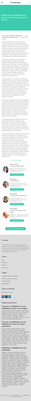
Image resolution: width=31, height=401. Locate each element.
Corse (20, 312)
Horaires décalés (6, 364)
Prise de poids (17, 372)
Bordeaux (15, 332)
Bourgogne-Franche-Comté (22, 311)
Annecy (23, 328)
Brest (3, 333)
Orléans (26, 338)
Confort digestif (24, 359)
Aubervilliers (22, 330)
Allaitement (12, 357)
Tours (25, 343)
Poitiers (13, 340)
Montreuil (20, 337)
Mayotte (21, 315)
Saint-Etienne (16, 341)
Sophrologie (5, 378)
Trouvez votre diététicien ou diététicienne (12, 36)
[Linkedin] (9, 296)
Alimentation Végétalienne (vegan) (10, 355)
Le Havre (9, 335)
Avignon (4, 332)
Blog (3, 260)
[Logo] (15, 2)
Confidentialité (5, 284)
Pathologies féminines (7, 370)
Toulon (10, 343)
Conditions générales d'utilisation (10, 276)
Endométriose (19, 362)
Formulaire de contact (7, 292)
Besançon (9, 332)
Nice (18, 338)
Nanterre (8, 338)
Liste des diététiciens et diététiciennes (14, 36)
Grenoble (4, 335)
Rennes (22, 340)
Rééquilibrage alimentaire (16, 373)
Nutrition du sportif (20, 368)
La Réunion (9, 315)
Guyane (11, 314)
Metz (9, 337)
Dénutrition (4, 360)
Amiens (13, 328)
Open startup (5, 267)
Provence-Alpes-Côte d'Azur (13, 319)
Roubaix (27, 340)
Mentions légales (6, 281)
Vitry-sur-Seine (13, 345)
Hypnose (14, 364)
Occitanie (21, 317)
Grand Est (25, 312)
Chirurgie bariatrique (14, 359)
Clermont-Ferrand (14, 333)
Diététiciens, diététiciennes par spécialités (14, 349)
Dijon (25, 333)
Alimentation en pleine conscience (16, 352)
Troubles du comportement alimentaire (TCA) (13, 384)
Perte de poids (9, 372)
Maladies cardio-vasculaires (9, 365)
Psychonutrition (6, 373)
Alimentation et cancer (7, 354)
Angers (18, 328)
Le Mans (15, 335)
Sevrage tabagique (17, 376)
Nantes (14, 338)
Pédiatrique (17, 370)
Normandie (4, 317)
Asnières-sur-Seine (13, 330)
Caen (7, 333)
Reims (17, 340)
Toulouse (15, 343)
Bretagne (4, 312)
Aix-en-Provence (6, 328)
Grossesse (26, 362)
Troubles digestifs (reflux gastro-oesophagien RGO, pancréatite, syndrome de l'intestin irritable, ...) (15, 381)
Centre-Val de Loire (13, 312)
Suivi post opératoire (14, 378)
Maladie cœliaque (21, 364)
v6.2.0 (20, 396)
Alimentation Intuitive (19, 354)
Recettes (4, 265)
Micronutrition (11, 368)
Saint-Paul (24, 341)
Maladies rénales (21, 367)
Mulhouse (26, 337)
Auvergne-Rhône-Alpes (8, 311)
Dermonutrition (12, 360)
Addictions (4, 352)
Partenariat (4, 262)
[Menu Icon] (2, 2)
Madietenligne (16, 395)
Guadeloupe (5, 314)
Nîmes (21, 338)
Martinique (15, 315)
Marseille (4, 337)
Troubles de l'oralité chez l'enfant (15, 380)
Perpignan (7, 340)
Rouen (4, 341)
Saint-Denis (10, 341)
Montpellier (14, 337)
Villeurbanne (5, 345)
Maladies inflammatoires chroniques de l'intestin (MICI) (15, 366)
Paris (3, 340)
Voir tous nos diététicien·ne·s (15, 229)
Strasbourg (4, 343)
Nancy (4, 338)
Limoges (23, 335)
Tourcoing (20, 343)
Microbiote (4, 368)
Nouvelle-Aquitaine (13, 317)
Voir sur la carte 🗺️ (15, 160)
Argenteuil (4, 330)
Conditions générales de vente (9, 278)
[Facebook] (3, 296)
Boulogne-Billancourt (23, 332)
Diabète (19, 360)
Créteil (21, 333)
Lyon (27, 335)
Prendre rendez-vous (17, 174)
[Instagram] (6, 296)
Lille (19, 335)
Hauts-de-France (17, 314)
